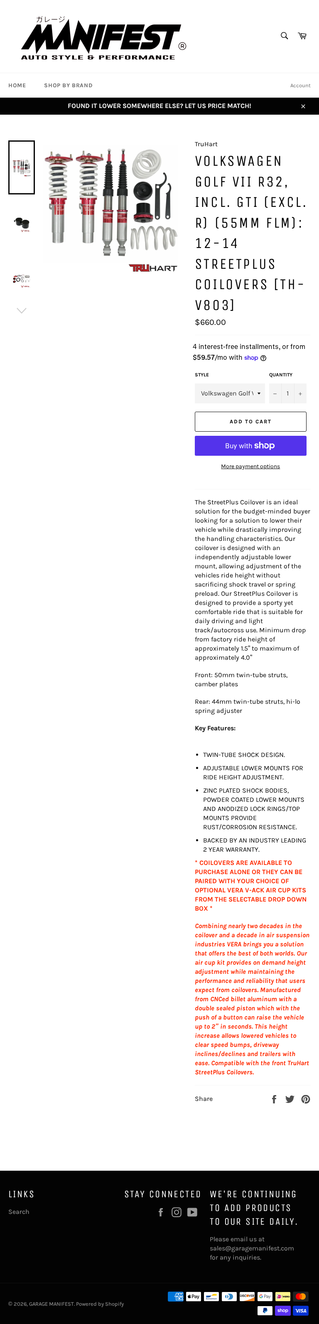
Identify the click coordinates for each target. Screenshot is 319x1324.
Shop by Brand (68, 85)
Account (300, 85)
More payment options (250, 466)
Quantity (280, 375)
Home (17, 85)
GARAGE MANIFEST (51, 1304)
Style (202, 375)
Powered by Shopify (100, 1304)
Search (18, 1212)
